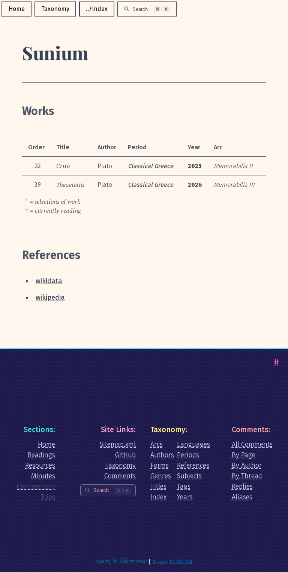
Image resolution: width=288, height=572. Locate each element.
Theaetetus (70, 184)
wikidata (49, 281)
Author (107, 147)
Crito (63, 166)
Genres (160, 476)
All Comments (252, 444)
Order (36, 147)
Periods (188, 455)
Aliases (242, 497)
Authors (162, 455)
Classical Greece (150, 166)
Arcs (156, 444)
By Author (247, 465)
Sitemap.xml (118, 444)
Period (137, 147)
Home (17, 8)
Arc (218, 147)
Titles (158, 486)
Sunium (55, 53)
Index (158, 497)
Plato (105, 166)
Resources (40, 465)
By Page (243, 455)
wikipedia (50, 297)
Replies (242, 486)
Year (194, 147)
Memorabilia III (234, 184)
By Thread (247, 476)
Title (62, 147)
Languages (193, 444)
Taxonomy (55, 8)
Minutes (43, 476)
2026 (195, 184)
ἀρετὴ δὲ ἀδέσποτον (121, 561)
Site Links (117, 429)
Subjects (189, 476)
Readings (41, 455)
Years (185, 497)
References (193, 465)
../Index (97, 8)
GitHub (125, 455)
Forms (159, 465)
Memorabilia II (233, 166)
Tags (183, 486)
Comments (120, 476)
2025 (195, 166)
